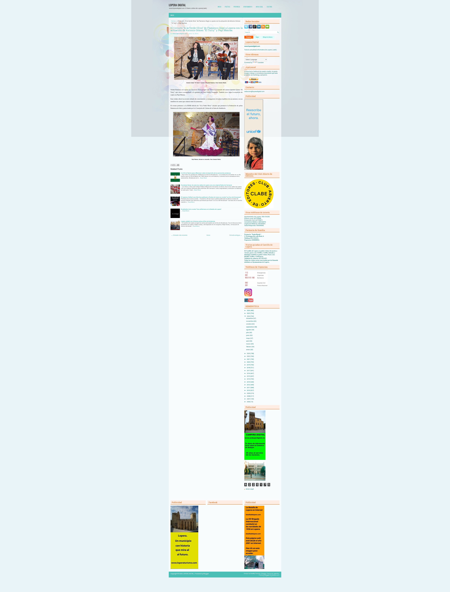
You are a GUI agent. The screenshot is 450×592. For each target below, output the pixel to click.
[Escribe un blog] (174, 165)
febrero (249, 347)
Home (173, 21)
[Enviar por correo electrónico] (171, 165)
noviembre (250, 321)
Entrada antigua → (235, 235)
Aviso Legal (250, 489)
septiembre (250, 327)
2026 (248, 310)
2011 (248, 387)
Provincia (237, 7)
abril (247, 341)
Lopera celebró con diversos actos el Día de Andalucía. (198, 221)
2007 (248, 399)
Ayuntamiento (247, 7)
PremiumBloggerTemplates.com (269, 575)
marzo (248, 344)
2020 (248, 362)
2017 (248, 370)
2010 (248, 390)
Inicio (219, 7)
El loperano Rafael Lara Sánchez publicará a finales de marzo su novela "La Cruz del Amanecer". (211, 197)
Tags (257, 37)
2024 (248, 316)
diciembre (249, 318)
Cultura (269, 7)
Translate (260, 62)
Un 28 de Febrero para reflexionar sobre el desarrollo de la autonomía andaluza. (206, 173)
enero (248, 349)
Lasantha (276, 573)
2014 (248, 379)
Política (227, 7)
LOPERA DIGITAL (177, 5)
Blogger (206, 574)
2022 (248, 356)
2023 (248, 353)
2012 (248, 385)
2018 (248, 368)
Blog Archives (267, 37)
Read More (203, 178)
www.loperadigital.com (179, 33)
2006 (248, 402)
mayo (248, 338)
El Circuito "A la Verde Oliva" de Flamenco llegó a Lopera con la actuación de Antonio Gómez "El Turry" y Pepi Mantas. (207, 29)
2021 (248, 359)
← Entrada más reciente (179, 235)
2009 (248, 393)
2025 (248, 313)
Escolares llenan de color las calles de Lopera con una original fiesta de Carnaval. (206, 185)
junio (248, 335)
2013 (248, 382)
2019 (248, 365)
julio (247, 332)
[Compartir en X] (176, 165)
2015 (248, 376)
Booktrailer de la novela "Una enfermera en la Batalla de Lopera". (201, 209)
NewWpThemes (255, 573)
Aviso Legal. (259, 7)
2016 (248, 373)
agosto (248, 330)
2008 (248, 396)
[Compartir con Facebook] (178, 165)
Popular (248, 37)
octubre (249, 324)
